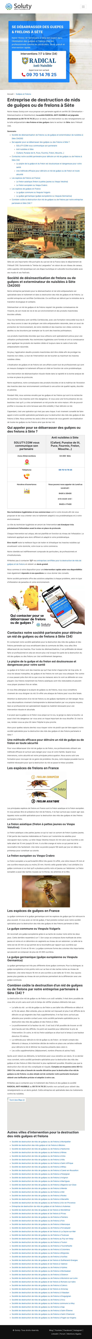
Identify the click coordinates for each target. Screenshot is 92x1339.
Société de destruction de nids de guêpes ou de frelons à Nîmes (39, 1152)
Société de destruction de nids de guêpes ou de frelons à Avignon (40, 1177)
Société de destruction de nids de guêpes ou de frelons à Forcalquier (41, 1228)
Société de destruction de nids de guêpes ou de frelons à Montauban (41, 1271)
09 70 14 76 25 (41, 74)
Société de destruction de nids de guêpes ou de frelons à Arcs (38, 1300)
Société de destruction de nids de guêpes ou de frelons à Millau (39, 1167)
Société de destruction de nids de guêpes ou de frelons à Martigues (41, 1181)
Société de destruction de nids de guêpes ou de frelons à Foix (38, 1221)
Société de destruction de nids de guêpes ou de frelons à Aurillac (39, 1256)
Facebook (68, 1330)
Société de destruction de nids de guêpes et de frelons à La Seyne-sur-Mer (44, 1231)
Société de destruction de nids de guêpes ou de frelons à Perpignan (41, 1174)
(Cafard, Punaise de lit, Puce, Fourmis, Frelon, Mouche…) (40, 153)
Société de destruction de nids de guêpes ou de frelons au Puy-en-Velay (42, 1238)
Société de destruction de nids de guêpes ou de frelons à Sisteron (40, 1274)
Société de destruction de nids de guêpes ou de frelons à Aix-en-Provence (43, 1203)
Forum (62, 1334)
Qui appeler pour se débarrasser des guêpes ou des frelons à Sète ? (41, 142)
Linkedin (54, 1334)
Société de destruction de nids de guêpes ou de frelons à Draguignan (41, 1296)
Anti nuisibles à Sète (25, 149)
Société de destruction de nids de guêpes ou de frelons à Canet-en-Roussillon (45, 1170)
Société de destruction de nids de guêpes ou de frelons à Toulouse (40, 1235)
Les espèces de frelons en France (26, 178)
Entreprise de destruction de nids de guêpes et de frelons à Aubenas (41, 1206)
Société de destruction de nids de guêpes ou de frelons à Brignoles (40, 1253)
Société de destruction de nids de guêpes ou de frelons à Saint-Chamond (43, 1314)
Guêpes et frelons (23, 94)
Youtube (58, 1330)
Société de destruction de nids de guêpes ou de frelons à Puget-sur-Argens (44, 1318)
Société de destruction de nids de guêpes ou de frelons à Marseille (40, 1199)
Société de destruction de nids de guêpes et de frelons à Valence (39, 1264)
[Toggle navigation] (83, 6)
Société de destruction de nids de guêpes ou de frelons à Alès (38, 1159)
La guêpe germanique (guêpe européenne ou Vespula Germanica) (44, 196)
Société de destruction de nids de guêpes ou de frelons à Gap (38, 1307)
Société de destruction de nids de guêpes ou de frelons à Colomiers (41, 1249)
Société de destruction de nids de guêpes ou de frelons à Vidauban (40, 1292)
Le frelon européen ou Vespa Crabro (31, 185)
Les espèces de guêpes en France (26, 189)
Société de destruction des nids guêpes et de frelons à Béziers (38, 1145)
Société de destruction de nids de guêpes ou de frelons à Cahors (39, 1285)
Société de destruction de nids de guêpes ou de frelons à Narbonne (40, 1149)
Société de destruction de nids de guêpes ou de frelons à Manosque (41, 1224)
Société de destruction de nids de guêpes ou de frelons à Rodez (39, 1195)
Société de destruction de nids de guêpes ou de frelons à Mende (39, 1188)
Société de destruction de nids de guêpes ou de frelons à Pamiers (40, 1217)
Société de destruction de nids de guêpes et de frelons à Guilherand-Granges (45, 1260)
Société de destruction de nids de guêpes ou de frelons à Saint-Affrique (42, 1163)
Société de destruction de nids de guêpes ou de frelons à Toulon (39, 1242)
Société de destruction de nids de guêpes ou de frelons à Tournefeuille (42, 1246)
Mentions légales (74, 1334)
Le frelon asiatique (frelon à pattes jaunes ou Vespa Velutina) (42, 181)
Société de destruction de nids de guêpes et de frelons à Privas (39, 1213)
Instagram (78, 1330)
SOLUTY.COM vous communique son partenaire (37, 146)
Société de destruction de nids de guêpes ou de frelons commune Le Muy (43, 1303)
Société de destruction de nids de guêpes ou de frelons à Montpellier (41, 1141)
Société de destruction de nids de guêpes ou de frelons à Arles (38, 1156)
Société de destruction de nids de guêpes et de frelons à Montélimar (41, 1210)
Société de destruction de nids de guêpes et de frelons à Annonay (40, 1289)
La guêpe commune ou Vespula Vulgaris (33, 192)
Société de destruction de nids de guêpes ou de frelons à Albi (38, 1192)
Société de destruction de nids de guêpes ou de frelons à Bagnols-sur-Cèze (44, 1185)
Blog (51, 1330)
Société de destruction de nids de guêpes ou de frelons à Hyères (39, 1267)
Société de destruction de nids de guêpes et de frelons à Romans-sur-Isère (44, 1282)
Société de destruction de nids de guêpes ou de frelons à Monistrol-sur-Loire (44, 1278)
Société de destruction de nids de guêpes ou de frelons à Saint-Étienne (42, 1310)
